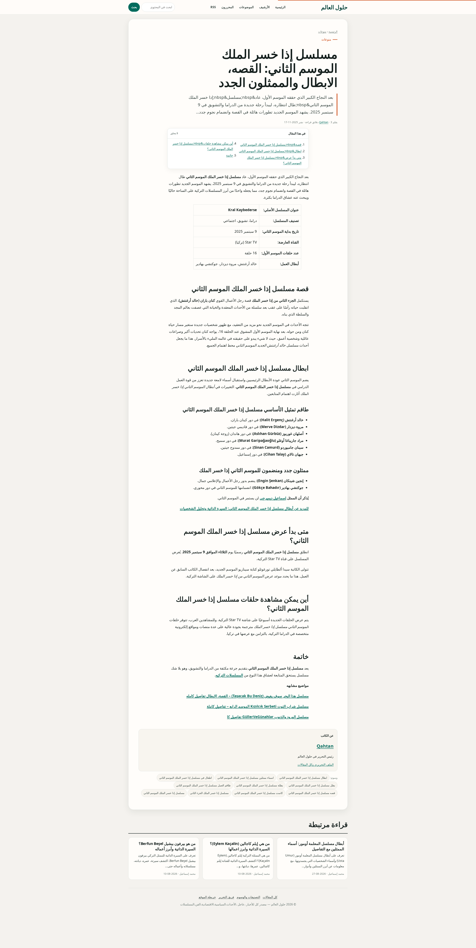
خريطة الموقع (207, 897)
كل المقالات (270, 897)
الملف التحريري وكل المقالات (316, 765)
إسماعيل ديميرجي (273, 498)
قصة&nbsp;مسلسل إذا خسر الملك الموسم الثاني (270, 144)
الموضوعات (246, 7)
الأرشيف (264, 7)
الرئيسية (280, 7)
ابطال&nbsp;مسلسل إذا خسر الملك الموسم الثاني (270, 151)
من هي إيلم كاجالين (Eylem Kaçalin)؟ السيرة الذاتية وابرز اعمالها (240, 846)
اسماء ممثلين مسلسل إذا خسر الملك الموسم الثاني (245, 777)
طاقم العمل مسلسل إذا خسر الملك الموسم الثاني (203, 785)
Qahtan (323, 122)
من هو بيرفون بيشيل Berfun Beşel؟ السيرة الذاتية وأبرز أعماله (167, 846)
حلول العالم (334, 7)
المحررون (227, 7)
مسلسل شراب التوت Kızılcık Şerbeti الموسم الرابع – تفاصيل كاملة (258, 706)
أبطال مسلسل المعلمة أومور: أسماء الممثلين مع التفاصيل (316, 846)
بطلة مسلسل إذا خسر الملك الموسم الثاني (259, 785)
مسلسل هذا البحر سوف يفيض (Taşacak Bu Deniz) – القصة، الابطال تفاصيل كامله (247, 696)
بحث (134, 7)
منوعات (322, 31)
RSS (213, 7)
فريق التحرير (226, 897)
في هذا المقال (238, 133)
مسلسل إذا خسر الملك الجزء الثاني (209, 793)
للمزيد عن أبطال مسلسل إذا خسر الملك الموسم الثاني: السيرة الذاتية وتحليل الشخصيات (244, 508)
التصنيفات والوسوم (248, 897)
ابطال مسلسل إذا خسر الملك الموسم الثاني (303, 777)
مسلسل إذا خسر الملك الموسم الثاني (164, 793)
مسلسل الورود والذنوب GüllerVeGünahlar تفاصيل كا (268, 716)
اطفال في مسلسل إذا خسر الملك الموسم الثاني (185, 777)
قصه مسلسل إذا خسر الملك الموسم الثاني (311, 793)
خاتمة (229, 155)
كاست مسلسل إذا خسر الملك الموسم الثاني (258, 793)
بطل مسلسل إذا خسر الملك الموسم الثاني (312, 785)
